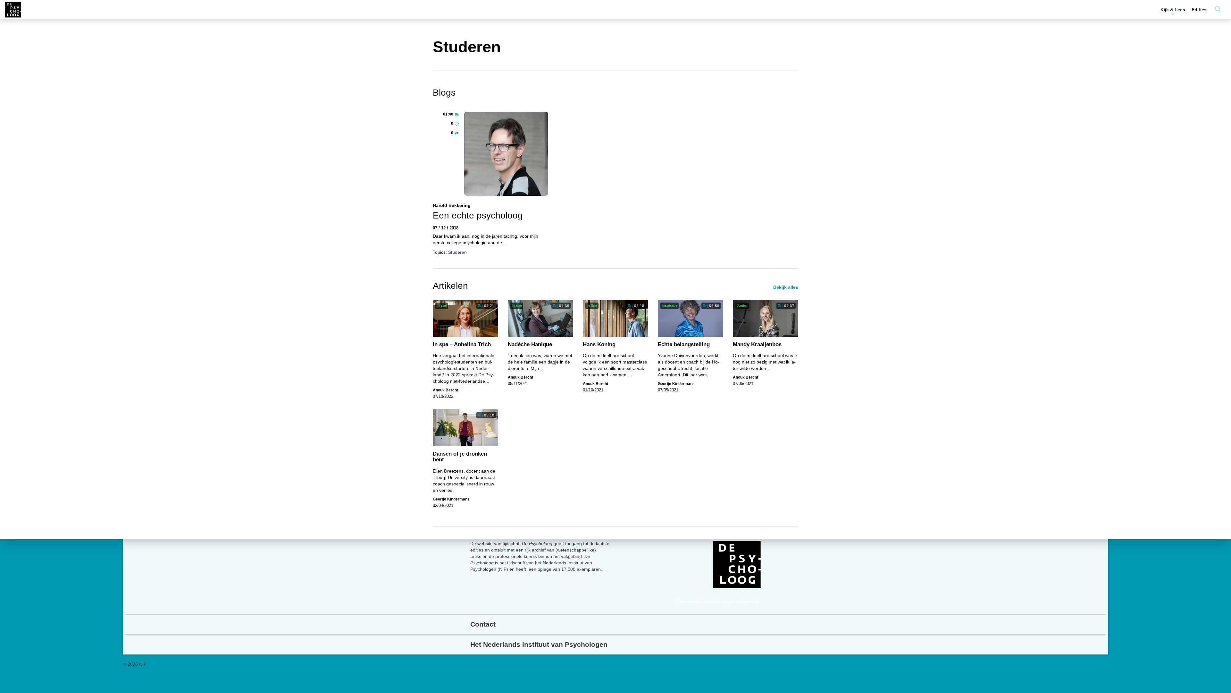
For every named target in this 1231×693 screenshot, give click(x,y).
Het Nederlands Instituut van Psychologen (538, 644)
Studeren (457, 252)
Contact (483, 624)
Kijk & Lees (1172, 9)
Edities (1199, 9)
